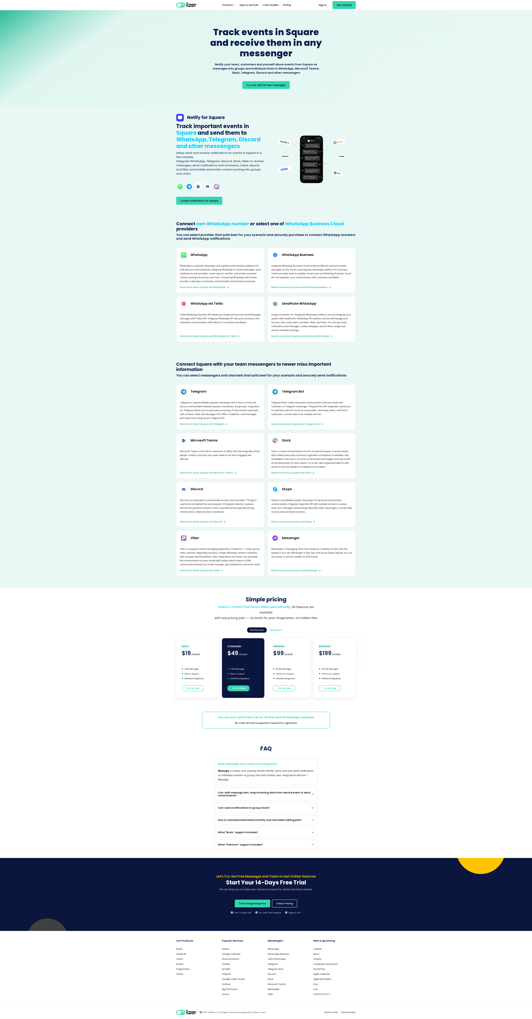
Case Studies (270, 5)
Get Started (344, 5)
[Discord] (207, 186)
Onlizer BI (181, 954)
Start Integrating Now (252, 903)
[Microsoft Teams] (198, 186)
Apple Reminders (322, 979)
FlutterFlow (319, 969)
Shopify (317, 959)
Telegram (273, 964)
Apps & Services (248, 5)
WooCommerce (230, 959)
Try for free (192, 688)
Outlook (226, 984)
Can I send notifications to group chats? (244, 807)
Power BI (226, 974)
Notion (225, 949)
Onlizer (180, 974)
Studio (179, 964)
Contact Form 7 (321, 994)
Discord (272, 974)
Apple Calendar (321, 974)
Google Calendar (231, 954)
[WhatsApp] (180, 186)
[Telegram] (189, 186)
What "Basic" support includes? (238, 832)
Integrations (183, 969)
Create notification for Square (199, 200)
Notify (179, 949)
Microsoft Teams (277, 984)
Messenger (273, 989)
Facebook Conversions (325, 964)
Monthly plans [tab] (257, 630)
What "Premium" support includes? (240, 844)
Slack (270, 979)
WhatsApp (273, 949)
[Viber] (216, 186)
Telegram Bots (275, 969)
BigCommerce (229, 989)
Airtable (226, 969)
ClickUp (226, 964)
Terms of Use (331, 1012)
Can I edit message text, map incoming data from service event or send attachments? (264, 794)
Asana (225, 994)
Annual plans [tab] (275, 630)
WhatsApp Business (278, 954)
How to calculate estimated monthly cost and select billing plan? (260, 820)
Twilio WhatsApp (277, 959)
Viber (270, 994)
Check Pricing (284, 903)
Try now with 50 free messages (266, 85)
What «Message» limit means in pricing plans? (247, 764)
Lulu (315, 989)
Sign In (323, 5)
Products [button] (227, 5)
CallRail (317, 949)
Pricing (287, 5)
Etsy (315, 984)
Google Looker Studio (233, 979)
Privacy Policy (348, 1012)
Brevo (316, 954)
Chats (179, 959)
